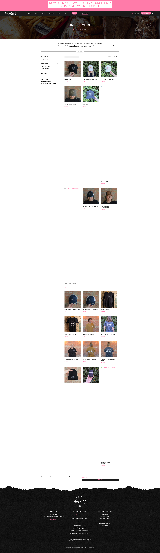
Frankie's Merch (46, 81)
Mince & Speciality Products (48, 71)
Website (85, 547)
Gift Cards (85, 13)
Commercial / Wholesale (104, 523)
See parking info (53, 519)
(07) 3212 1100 (53, 514)
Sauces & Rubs (45, 70)
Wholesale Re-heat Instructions (105, 520)
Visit (66, 13)
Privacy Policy (105, 525)
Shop (74, 13)
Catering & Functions (104, 518)
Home (29, 13)
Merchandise (105, 514)
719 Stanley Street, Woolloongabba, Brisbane (54, 516)
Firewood (44, 73)
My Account (105, 521)
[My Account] (152, 13)
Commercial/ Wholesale (48, 83)
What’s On (51, 13)
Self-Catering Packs (46, 66)
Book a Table (146, 13)
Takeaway (136, 13)
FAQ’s (59, 13)
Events (43, 13)
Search (58, 59)
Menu (36, 13)
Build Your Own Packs (47, 68)
